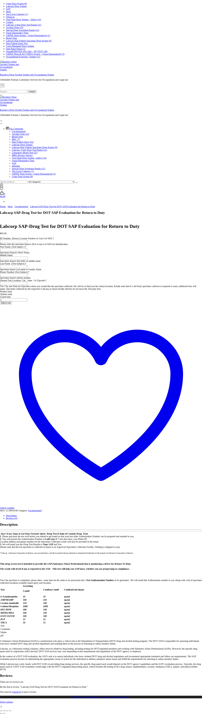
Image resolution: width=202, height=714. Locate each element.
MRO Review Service (22, 155)
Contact (9, 22)
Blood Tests (11, 38)
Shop (8, 11)
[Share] (7, 710)
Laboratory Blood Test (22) (24, 152)
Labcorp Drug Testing (16, 6)
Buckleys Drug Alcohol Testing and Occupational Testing (27, 74)
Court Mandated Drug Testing (20, 46)
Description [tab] (11, 515)
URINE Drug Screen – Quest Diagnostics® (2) (28, 35)
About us (10, 17)
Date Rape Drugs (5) (15, 49)
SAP (8, 9)
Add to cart (6, 303)
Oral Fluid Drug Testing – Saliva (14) (23, 19)
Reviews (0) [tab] (11, 518)
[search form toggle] (2, 85)
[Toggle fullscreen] (4, 710)
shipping (16, 166)
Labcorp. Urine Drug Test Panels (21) (23, 25)
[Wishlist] (1, 189)
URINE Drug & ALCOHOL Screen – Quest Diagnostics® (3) (35, 54)
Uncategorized (18, 131)
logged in (16, 692)
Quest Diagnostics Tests (17, 33)
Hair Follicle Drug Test (17, 43)
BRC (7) (16, 139)
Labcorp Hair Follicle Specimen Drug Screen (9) (28, 41)
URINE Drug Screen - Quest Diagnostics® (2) (34, 174)
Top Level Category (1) (17, 14)
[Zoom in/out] (1, 710)
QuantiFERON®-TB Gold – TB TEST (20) (26, 51)
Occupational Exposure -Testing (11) (23, 56)
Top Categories (16, 129)
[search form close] (1, 95)
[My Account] (1, 185)
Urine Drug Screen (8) (16, 3)
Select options (6, 702)
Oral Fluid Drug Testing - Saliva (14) (29, 158)
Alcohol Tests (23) (14, 27)
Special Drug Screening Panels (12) (22, 30)
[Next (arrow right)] (4, 713)
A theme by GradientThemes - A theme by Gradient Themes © (101, 697)
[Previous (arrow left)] (1, 713)
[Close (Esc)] (10, 710)
